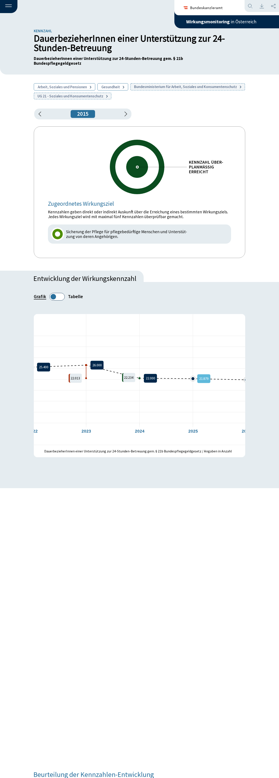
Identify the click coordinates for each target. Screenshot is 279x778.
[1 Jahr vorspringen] (124, 114)
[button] (8, 6)
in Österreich (221, 22)
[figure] (139, 379)
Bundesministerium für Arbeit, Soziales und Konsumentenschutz (186, 86)
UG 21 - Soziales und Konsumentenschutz (70, 96)
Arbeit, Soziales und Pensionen (63, 87)
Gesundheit (111, 87)
